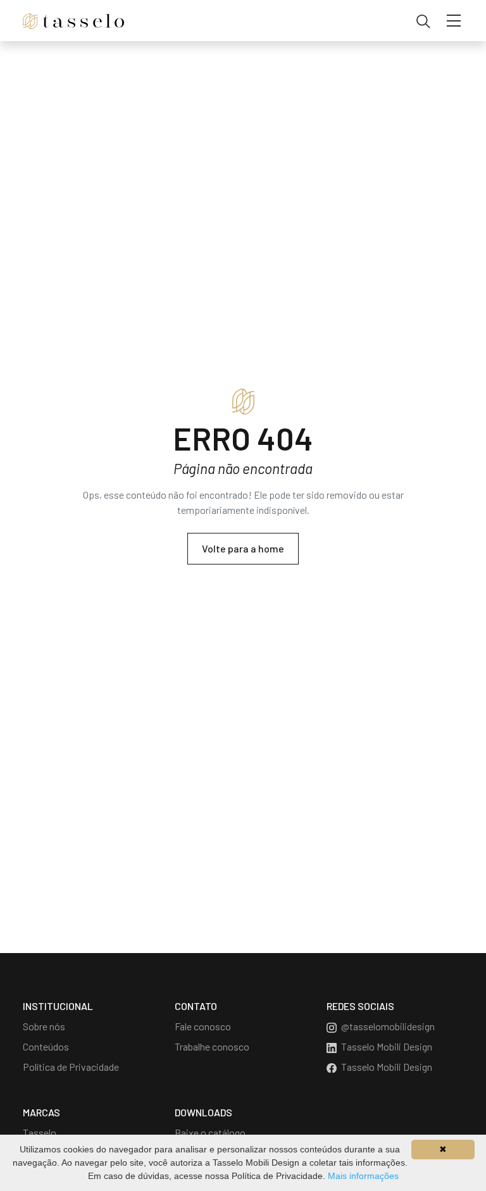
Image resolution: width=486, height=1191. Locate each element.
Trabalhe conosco (212, 1046)
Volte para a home (243, 548)
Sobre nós (44, 1026)
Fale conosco (203, 1026)
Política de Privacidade (71, 1067)
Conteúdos (46, 1046)
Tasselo (39, 1132)
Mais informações (363, 1176)
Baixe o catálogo (210, 1132)
